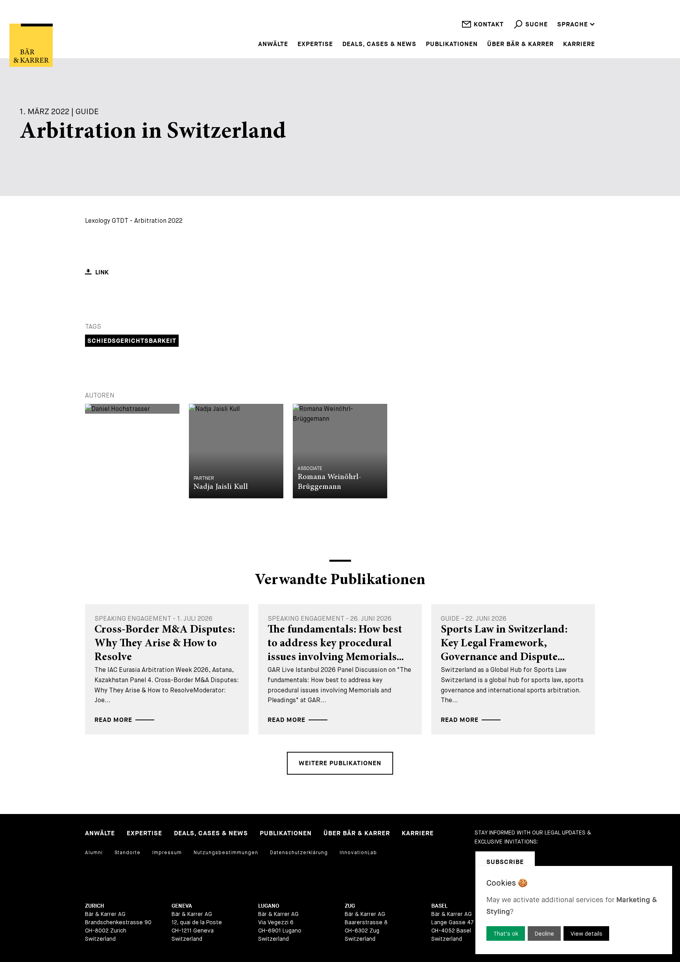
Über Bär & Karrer (520, 44)
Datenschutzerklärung (299, 852)
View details (586, 934)
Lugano (268, 906)
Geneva (182, 906)
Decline (544, 934)
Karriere (579, 44)
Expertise (315, 44)
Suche (536, 24)
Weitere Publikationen (340, 763)
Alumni (94, 852)
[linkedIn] (551, 862)
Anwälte (273, 44)
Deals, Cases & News (379, 44)
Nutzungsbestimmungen (226, 852)
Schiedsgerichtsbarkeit (131, 341)
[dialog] (573, 910)
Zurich (94, 906)
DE (561, 14)
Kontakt (489, 24)
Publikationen (452, 44)
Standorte (127, 852)
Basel (439, 906)
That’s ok (505, 934)
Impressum (167, 852)
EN (561, 3)
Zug (350, 906)
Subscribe (505, 862)
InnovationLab (358, 852)
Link (102, 272)
